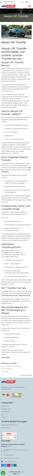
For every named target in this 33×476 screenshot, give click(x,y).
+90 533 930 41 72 (8, 2)
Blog (2, 414)
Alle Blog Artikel (26, 375)
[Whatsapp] (3, 473)
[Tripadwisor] (15, 465)
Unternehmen (5, 406)
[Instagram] (8, 465)
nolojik (16, 473)
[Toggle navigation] (29, 6)
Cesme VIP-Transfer (6, 368)
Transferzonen (5, 411)
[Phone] (2, 2)
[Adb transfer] (8, 6)
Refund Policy (5, 427)
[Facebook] (2, 465)
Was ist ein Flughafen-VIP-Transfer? (11, 366)
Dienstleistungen (6, 409)
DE (28, 2)
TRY (22, 2)
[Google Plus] (11, 465)
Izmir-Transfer (5, 371)
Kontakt (3, 417)
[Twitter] (5, 465)
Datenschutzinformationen (9, 425)
